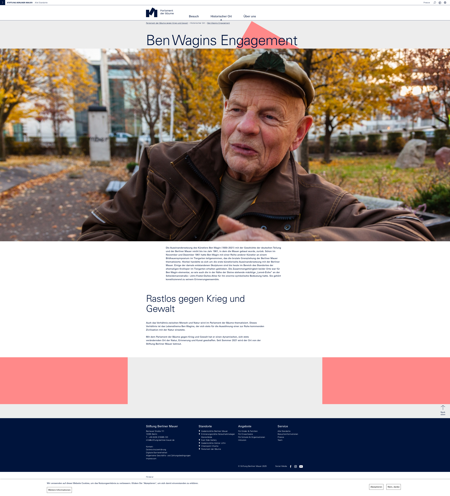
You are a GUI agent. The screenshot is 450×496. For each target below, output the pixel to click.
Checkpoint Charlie (209, 446)
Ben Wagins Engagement (218, 23)
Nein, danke (393, 487)
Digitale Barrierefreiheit (156, 452)
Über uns (250, 16)
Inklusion (242, 440)
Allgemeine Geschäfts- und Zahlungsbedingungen (168, 455)
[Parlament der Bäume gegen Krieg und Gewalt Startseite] (160, 16)
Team (280, 440)
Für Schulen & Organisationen (251, 437)
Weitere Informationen (59, 490)
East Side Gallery (209, 440)
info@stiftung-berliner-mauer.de (160, 440)
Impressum (151, 458)
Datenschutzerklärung (156, 449)
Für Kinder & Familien (247, 431)
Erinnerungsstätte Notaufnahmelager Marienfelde (218, 435)
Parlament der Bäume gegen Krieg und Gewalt (167, 23)
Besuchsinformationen (288, 434)
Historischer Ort (221, 16)
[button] (434, 2)
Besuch (194, 16)
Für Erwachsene (245, 434)
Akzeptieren (376, 487)
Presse (427, 2)
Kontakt (149, 446)
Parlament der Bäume (211, 449)
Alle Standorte (284, 431)
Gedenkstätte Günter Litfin (213, 443)
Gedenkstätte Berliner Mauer (214, 431)
